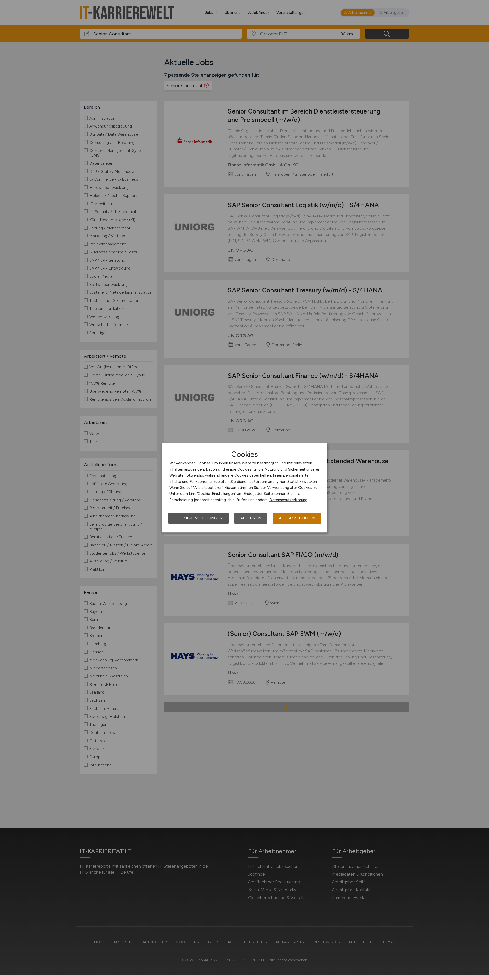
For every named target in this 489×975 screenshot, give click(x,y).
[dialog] (244, 488)
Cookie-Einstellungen (198, 518)
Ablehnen (250, 518)
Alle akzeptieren (297, 518)
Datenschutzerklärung (288, 500)
